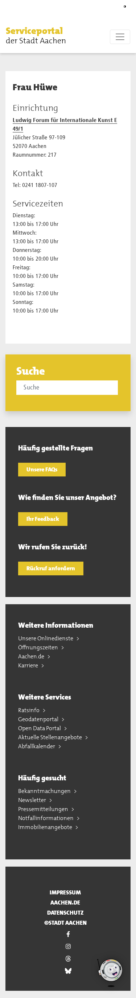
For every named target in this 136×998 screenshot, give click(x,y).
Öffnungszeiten (38, 647)
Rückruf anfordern (50, 568)
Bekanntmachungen (45, 791)
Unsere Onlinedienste (46, 638)
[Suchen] (119, 387)
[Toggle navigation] (120, 37)
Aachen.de (31, 656)
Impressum (65, 892)
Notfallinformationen (46, 818)
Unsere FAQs (41, 469)
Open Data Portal (40, 728)
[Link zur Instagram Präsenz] (68, 946)
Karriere (28, 665)
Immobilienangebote (45, 827)
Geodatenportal (38, 719)
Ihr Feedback (42, 519)
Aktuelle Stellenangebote (50, 737)
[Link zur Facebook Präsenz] (68, 934)
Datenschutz (65, 912)
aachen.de (65, 902)
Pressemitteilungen (43, 809)
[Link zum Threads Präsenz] (68, 959)
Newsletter (32, 800)
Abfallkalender (37, 746)
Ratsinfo (29, 710)
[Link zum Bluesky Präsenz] (68, 971)
